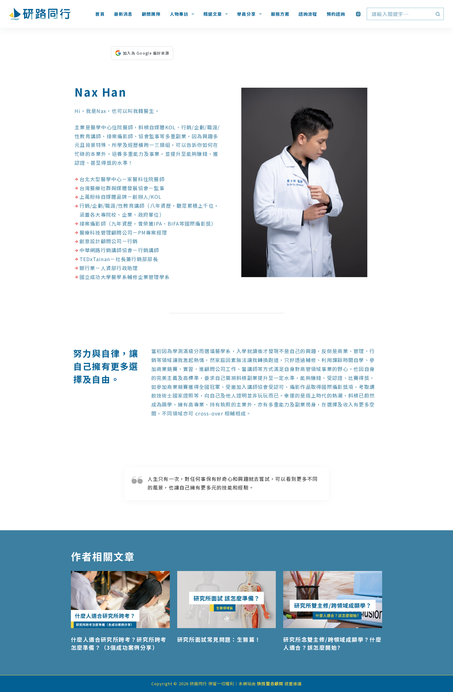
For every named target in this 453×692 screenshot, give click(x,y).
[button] (304, 182)
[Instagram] (358, 14)
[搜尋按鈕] (437, 14)
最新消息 (123, 14)
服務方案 (280, 14)
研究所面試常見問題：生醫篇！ (219, 639)
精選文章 (212, 14)
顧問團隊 (151, 14)
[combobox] (399, 14)
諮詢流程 (308, 14)
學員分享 (246, 14)
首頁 (99, 14)
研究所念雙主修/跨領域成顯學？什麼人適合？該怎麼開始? (332, 643)
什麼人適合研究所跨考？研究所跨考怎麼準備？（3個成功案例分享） (119, 643)
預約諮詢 (336, 14)
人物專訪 (179, 14)
